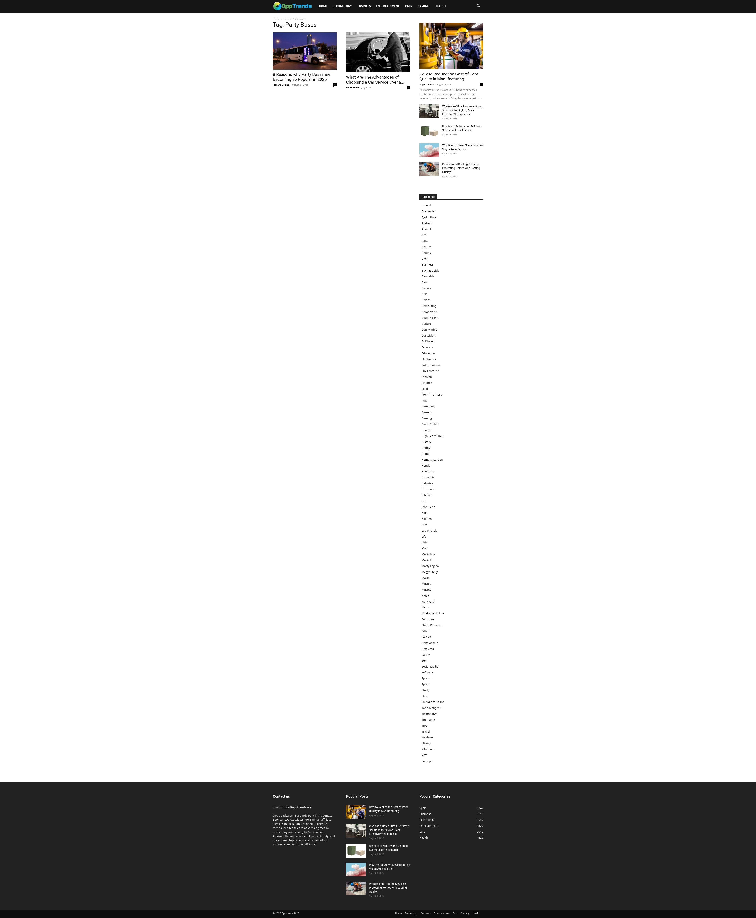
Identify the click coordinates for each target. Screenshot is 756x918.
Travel (426, 731)
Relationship (430, 643)
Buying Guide (430, 270)
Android (427, 223)
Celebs (426, 300)
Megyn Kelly (430, 572)
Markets (427, 560)
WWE (425, 755)
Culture (427, 324)
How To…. (428, 471)
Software (427, 672)
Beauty (426, 247)
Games (426, 412)
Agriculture (429, 217)
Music (426, 595)
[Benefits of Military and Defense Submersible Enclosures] (429, 131)
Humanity (428, 477)
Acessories (429, 211)
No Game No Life (433, 613)
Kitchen (427, 519)
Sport (425, 684)
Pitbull (426, 631)
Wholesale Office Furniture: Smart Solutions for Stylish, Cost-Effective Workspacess (462, 110)
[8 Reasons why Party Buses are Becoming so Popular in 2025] (305, 51)
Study (425, 690)
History (426, 442)
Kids (424, 513)
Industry (427, 483)
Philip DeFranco (432, 625)
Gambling (428, 406)
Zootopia (427, 761)
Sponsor (427, 678)
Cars (408, 6)
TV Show (427, 737)
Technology (342, 6)
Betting (426, 253)
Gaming (423, 6)
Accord (426, 205)
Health (440, 6)
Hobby (426, 448)
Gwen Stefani (430, 424)
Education (428, 353)
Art (424, 235)
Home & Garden (432, 459)
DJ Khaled (428, 341)
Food (425, 389)
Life (424, 536)
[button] (478, 6)
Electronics (429, 359)
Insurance (428, 489)
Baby (425, 241)
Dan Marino (429, 329)
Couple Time (430, 318)
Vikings (426, 743)
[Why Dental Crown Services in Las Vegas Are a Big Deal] (429, 150)
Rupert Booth (426, 84)
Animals (427, 229)
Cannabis (428, 276)
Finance (427, 383)
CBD (424, 294)
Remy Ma (428, 649)
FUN (424, 400)
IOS (424, 501)
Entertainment (387, 6)
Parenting (428, 619)
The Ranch (429, 720)
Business (364, 6)
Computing (429, 306)
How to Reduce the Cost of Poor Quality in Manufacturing (448, 76)
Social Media (430, 666)
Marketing (428, 554)
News (425, 607)
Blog (424, 258)
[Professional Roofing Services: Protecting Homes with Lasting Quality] (429, 169)
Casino (426, 288)
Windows (428, 749)
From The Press (432, 394)
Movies (426, 584)
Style (425, 696)
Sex (424, 660)
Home (323, 6)
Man (425, 548)
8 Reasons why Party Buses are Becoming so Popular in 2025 (301, 77)
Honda (426, 465)
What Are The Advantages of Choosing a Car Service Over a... (375, 80)
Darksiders (429, 335)
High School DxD (432, 436)
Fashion (427, 377)
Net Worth (428, 601)
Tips (424, 725)
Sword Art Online (433, 702)
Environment (430, 371)
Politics (426, 637)
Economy (428, 347)
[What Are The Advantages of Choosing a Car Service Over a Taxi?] (378, 52)
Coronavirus (430, 312)
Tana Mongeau (431, 708)
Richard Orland (281, 84)
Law (424, 524)
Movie (426, 578)
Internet (427, 495)
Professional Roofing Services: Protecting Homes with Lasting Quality (461, 168)
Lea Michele (429, 530)
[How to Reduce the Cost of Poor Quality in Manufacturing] (451, 46)
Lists (425, 542)
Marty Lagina (430, 566)
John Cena (428, 507)
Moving (426, 590)
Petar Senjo (352, 87)
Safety (426, 655)
